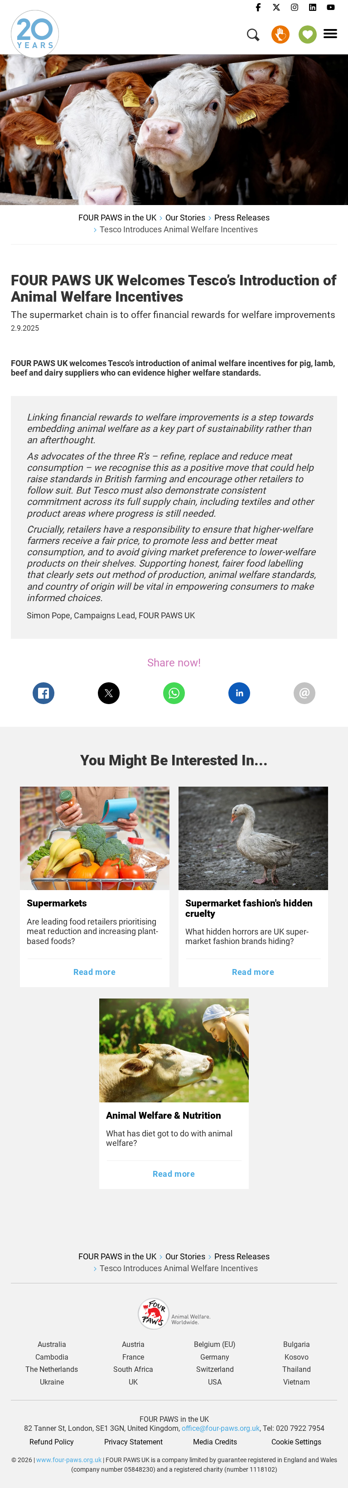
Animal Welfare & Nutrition (163, 1115)
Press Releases (242, 217)
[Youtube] (330, 7)
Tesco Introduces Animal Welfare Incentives (179, 229)
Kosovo (297, 1357)
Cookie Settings (296, 1442)
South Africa (133, 1370)
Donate (280, 34)
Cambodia (51, 1357)
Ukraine (52, 1382)
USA (215, 1382)
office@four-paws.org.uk (221, 1428)
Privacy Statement (133, 1442)
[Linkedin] (312, 7)
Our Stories (185, 217)
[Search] (253, 36)
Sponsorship (308, 34)
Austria (133, 1345)
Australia (52, 1345)
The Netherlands (51, 1370)
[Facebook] (258, 7)
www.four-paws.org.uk (69, 1460)
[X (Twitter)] (276, 7)
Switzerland (215, 1370)
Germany (214, 1357)
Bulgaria (296, 1345)
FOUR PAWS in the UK (117, 217)
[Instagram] (294, 7)
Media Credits (215, 1442)
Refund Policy (51, 1442)
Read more (94, 972)
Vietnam (296, 1382)
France (133, 1357)
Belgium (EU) (215, 1345)
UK (133, 1382)
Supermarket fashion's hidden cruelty (249, 908)
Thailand (296, 1370)
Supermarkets (57, 903)
